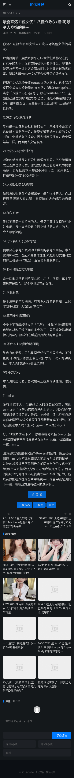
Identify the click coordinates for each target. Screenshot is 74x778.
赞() (48, 33)
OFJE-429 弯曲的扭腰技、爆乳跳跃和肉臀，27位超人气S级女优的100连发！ (19, 569)
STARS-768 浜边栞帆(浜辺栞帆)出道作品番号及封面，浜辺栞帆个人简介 (55, 522)
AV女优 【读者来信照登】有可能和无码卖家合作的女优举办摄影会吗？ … (19, 686)
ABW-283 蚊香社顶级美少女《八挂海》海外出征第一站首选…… (19, 608)
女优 (51, 505)
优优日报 (37, 5)
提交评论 (61, 735)
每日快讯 (7, 13)
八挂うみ (24, 505)
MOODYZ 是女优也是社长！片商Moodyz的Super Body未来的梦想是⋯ (54, 647)
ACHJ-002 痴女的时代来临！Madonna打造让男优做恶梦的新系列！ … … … (18, 522)
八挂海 (39, 505)
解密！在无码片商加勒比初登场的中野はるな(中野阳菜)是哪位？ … (54, 608)
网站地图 (50, 772)
